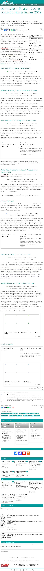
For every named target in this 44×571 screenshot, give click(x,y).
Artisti (5, 392)
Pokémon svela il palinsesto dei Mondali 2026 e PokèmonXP (22, 486)
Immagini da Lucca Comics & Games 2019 (17, 382)
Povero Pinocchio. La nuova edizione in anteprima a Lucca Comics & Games (29, 144)
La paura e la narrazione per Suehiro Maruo (8, 465)
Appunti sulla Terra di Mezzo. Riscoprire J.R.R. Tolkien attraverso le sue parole (23, 515)
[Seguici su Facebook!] (16, 453)
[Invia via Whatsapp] (12, 30)
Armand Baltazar (34, 50)
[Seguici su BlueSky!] (20, 453)
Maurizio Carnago (20, 30)
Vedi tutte (41, 542)
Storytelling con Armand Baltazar (36, 430)
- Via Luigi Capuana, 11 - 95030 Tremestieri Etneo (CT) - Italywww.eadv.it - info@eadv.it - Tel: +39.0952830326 (26, 565)
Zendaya (16, 4)
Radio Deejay (11, 415)
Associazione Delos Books (19, 561)
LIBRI (32, 426)
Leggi (23, 156)
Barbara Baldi (9, 54)
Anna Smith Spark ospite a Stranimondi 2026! (7, 486)
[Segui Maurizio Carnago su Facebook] (1, 402)
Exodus (2, 551)
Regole (22, 557)
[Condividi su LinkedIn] (14, 30)
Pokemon (27, 4)
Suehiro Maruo (4, 47)
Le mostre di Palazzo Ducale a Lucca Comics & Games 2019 (21, 333)
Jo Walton (36, 4)
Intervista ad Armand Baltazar (21, 463)
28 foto (38, 336)
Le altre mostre (34, 59)
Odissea (31, 4)
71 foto (38, 384)
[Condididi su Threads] (9, 30)
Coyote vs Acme (10, 508)
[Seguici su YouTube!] (24, 453)
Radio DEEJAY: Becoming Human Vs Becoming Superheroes (35, 47)
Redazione (27, 557)
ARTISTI (18, 426)
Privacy (18, 557)
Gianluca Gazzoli (11, 184)
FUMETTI (4, 426)
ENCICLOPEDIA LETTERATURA (11, 520)
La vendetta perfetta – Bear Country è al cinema (22, 498)
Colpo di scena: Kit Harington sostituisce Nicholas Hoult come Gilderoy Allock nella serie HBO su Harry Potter (25, 535)
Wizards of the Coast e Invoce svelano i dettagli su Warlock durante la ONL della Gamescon (8, 499)
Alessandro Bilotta (17, 59)
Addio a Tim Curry (10, 527)
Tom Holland (22, 4)
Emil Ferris (18, 49)
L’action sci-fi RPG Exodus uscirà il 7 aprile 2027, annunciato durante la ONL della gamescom (35, 488)
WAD (5, 184)
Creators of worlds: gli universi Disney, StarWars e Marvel (21, 431)
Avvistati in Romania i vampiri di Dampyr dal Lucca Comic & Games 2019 (35, 466)
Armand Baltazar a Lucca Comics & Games (30, 235)
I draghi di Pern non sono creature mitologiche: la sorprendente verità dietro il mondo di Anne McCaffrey (25, 522)
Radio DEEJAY (4, 174)
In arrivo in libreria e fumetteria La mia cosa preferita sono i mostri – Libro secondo (7, 431)
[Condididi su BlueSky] (7, 30)
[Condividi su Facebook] (5, 30)
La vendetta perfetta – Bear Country (9, 546)
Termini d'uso (12, 557)
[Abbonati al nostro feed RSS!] (28, 453)
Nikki (17, 184)
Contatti (33, 557)
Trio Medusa (24, 184)
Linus (2, 184)
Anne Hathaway (11, 4)
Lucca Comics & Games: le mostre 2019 (31, 349)
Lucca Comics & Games (6, 34)
